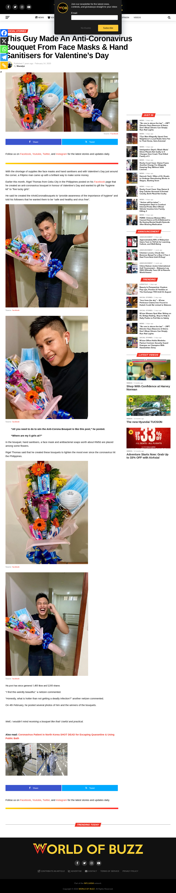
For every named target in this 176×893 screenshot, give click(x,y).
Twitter (46, 154)
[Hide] (1, 72)
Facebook (114, 134)
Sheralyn (21, 66)
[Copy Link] (4, 65)
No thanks (86, 28)
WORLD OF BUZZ (87, 889)
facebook (16, 310)
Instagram (61, 154)
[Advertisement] (148, 91)
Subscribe (108, 28)
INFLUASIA (89, 883)
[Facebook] (4, 33)
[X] (4, 41)
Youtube (36, 154)
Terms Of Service (109, 871)
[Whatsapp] (4, 49)
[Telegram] (4, 57)
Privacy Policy (130, 871)
